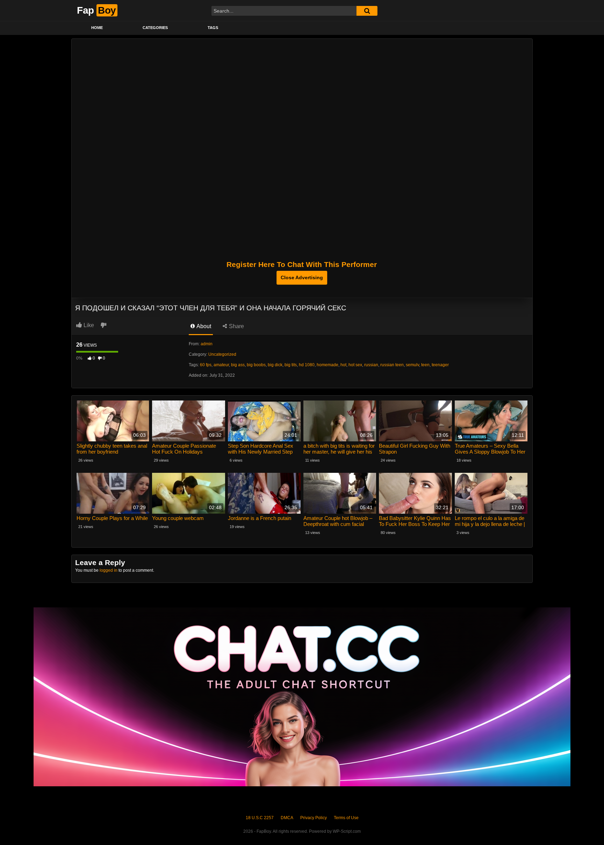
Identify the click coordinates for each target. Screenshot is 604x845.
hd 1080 (307, 364)
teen (425, 364)
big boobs (256, 364)
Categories (155, 28)
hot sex (355, 364)
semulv (412, 364)
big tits (291, 364)
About (203, 326)
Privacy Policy (313, 817)
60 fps (205, 364)
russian (371, 364)
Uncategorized (222, 354)
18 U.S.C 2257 (260, 817)
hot (343, 364)
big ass (238, 364)
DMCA (287, 817)
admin (207, 343)
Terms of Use (346, 817)
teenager (440, 364)
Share (236, 326)
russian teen (392, 364)
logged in (108, 570)
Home (97, 28)
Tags (213, 28)
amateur (221, 364)
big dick (275, 364)
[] (367, 11)
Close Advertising (302, 277)
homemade (327, 364)
